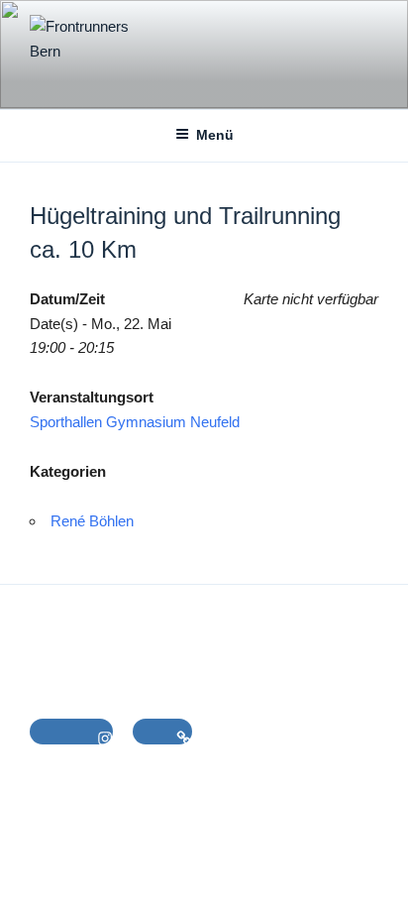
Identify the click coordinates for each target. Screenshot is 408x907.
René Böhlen (92, 520)
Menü (215, 135)
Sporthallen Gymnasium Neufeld (135, 421)
